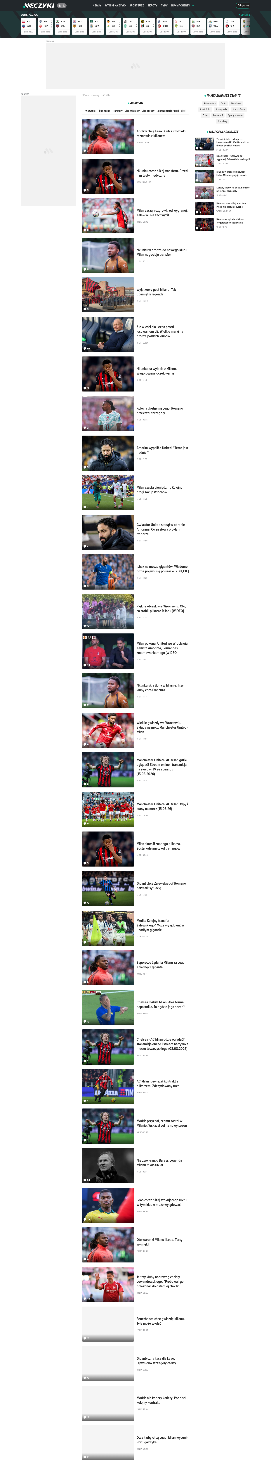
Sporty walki (221, 109)
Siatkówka (236, 103)
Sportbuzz (136, 5)
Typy (164, 5)
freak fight (205, 109)
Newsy (97, 5)
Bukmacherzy (180, 5)
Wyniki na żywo (115, 5)
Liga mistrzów (132, 111)
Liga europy (148, 111)
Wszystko (90, 111)
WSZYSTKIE (244, 14)
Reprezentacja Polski (168, 111)
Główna (85, 95)
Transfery (117, 111)
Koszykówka (239, 109)
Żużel (205, 115)
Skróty (152, 5)
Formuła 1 (218, 115)
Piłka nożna (104, 111)
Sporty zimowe (235, 115)
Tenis (223, 103)
